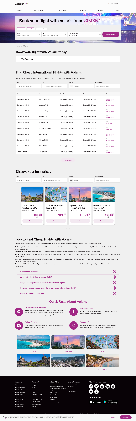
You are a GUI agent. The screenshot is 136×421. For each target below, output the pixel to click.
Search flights (110, 34)
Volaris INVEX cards (37, 394)
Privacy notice (71, 389)
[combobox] (28, 35)
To (43, 33)
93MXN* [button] (91, 20)
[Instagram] (102, 386)
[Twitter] (96, 386)
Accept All (125, 417)
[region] (68, 417)
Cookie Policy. (8, 419)
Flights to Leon (18, 401)
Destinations (63, 10)
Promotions (82, 10)
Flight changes (36, 389)
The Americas (27, 59)
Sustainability (53, 397)
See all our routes (19, 406)
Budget (71, 82)
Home (18, 46)
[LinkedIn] (107, 386)
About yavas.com (36, 404)
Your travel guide (40, 10)
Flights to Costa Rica (20, 389)
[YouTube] (91, 391)
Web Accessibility (54, 402)
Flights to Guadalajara (20, 387)
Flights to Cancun (19, 397)
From (18, 33)
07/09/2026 (73, 35)
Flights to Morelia (19, 399)
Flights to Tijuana (19, 394)
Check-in (34, 387)
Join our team (53, 392)
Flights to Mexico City (20, 385)
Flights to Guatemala (20, 392)
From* (17, 82)
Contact (117, 10)
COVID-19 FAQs (36, 401)
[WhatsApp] (113, 386)
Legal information (72, 391)
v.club (33, 392)
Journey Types (99, 82)
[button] (68, 271)
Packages (19, 10)
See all (34, 406)
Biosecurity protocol (37, 399)
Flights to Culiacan (19, 404)
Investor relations (54, 394)
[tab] (66, 228)
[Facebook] (91, 386)
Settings (113, 417)
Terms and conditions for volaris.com (74, 385)
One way (20, 29)
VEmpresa (34, 397)
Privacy (100, 10)
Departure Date (73, 33)
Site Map (52, 399)
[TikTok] (96, 391)
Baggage (34, 385)
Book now (32, 221)
